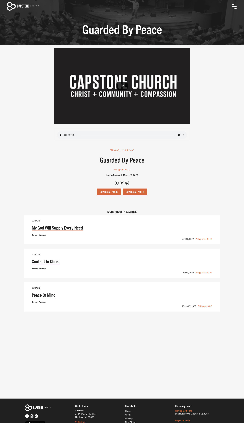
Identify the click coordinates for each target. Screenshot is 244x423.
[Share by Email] (127, 183)
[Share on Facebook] (117, 183)
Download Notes (135, 191)
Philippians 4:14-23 (204, 239)
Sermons (114, 150)
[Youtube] (36, 416)
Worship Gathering (183, 410)
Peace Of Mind (43, 295)
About (127, 414)
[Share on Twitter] (122, 183)
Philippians (128, 150)
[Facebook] (27, 416)
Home (128, 411)
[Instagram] (31, 416)
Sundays (129, 418)
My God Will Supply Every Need (57, 227)
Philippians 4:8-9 (205, 306)
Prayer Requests (182, 420)
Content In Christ (46, 261)
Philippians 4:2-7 (122, 169)
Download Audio (109, 191)
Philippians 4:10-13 (204, 272)
